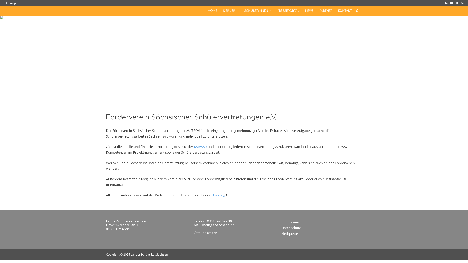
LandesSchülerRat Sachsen (149, 254)
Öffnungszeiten (205, 233)
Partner (325, 10)
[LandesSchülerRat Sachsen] (183, 60)
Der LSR (229, 10)
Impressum (290, 222)
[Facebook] (446, 3)
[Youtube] (452, 3)
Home (212, 10)
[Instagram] (462, 3)
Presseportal (288, 10)
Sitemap (10, 3)
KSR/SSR (200, 146)
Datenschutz (291, 228)
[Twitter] (457, 3)
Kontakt (345, 10)
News (309, 10)
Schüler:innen (256, 10)
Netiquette (290, 233)
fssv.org (219, 195)
